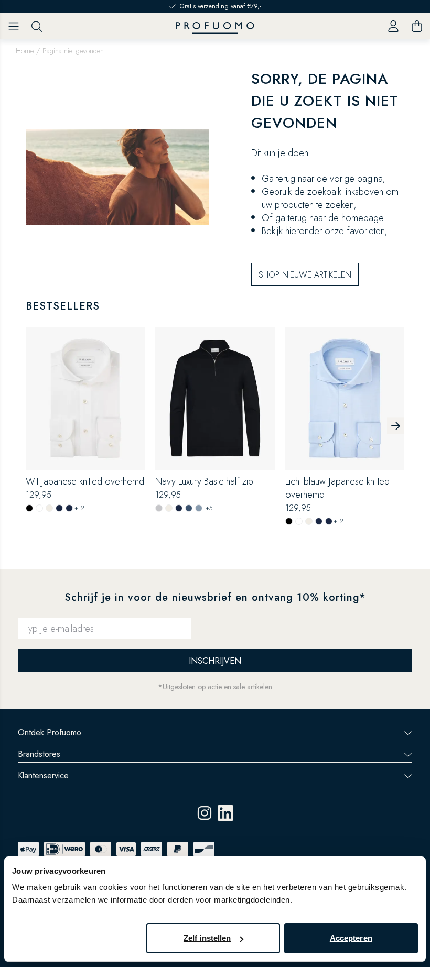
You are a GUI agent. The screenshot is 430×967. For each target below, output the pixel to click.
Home (25, 51)
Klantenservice (43, 776)
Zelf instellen (207, 937)
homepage (362, 218)
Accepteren (351, 937)
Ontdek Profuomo (49, 733)
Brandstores (39, 754)
